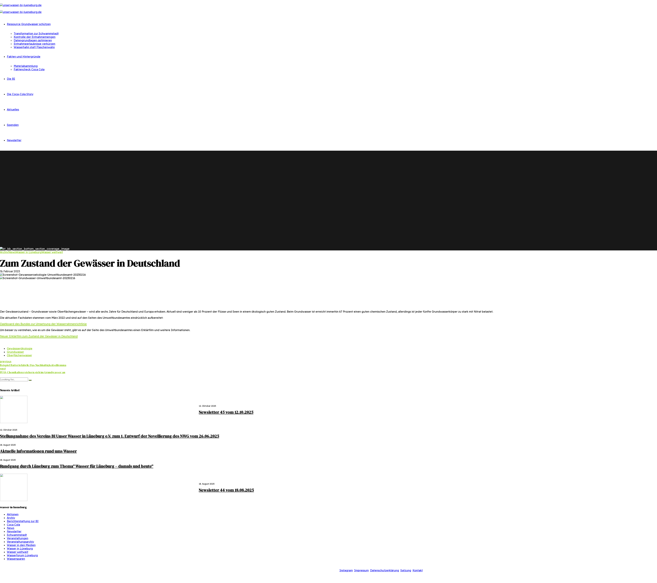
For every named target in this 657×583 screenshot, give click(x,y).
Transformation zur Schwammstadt (36, 33)
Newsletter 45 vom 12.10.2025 (226, 412)
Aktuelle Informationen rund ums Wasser (38, 451)
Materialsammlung (26, 66)
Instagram (346, 570)
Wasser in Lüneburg (29, 252)
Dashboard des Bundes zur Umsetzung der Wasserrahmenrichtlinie (43, 324)
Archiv (4, 252)
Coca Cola (13, 524)
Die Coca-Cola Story (20, 94)
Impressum (361, 570)
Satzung (405, 570)
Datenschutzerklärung (384, 570)
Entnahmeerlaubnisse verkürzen (34, 43)
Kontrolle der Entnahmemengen (34, 37)
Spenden (13, 125)
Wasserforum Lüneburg (22, 555)
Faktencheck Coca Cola (29, 69)
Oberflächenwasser (19, 355)
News (12, 252)
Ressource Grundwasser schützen (29, 24)
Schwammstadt (17, 535)
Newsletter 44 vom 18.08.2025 (226, 490)
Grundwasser (15, 352)
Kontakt (418, 570)
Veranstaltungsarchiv (20, 541)
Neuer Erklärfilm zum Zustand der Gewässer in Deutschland (39, 336)
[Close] (1, 383)
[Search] (1, 376)
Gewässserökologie (19, 348)
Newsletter (14, 140)
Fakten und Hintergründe (23, 56)
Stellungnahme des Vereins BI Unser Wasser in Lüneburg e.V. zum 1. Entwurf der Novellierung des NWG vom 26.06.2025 (109, 436)
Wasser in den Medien (21, 545)
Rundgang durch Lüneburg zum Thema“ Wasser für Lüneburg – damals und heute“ (76, 466)
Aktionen (12, 514)
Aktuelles (13, 109)
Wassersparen (16, 558)
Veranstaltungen (17, 538)
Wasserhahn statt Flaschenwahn (34, 47)
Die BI (11, 78)
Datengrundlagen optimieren (33, 40)
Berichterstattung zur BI (22, 521)
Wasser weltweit (52, 252)
